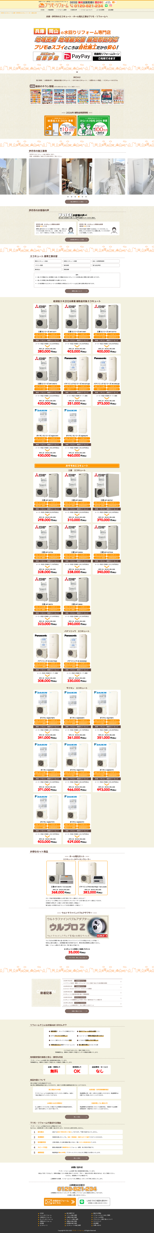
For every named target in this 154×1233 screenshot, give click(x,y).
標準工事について (77, 291)
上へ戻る (146, 1226)
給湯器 (42, 1223)
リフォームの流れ (98, 1217)
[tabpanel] (77, 44)
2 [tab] (71, 196)
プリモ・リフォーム (78, 1230)
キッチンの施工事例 (72, 1219)
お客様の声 (74, 10)
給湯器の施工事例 (72, 1223)
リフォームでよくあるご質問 (101, 1215)
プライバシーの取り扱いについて (103, 1219)
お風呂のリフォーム (45, 1217)
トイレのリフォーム (45, 1215)
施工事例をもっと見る (77, 202)
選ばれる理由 (97, 1213)
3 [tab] (75, 196)
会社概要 (110, 10)
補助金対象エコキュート (62, 80)
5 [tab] (82, 196)
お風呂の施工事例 (72, 1217)
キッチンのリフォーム (46, 1219)
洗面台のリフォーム (45, 1221)
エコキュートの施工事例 (74, 1225)
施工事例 (39, 80)
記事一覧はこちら (77, 1011)
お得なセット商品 (95, 80)
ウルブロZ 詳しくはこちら (77, 957)
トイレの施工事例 (72, 1215)
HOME (42, 10)
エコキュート (44, 1225)
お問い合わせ (97, 1225)
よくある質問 (100, 10)
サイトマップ (97, 1221)
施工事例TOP (70, 1213)
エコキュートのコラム (110, 80)
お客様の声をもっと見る (77, 240)
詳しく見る (77, 1117)
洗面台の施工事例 (72, 1221)
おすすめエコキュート (80, 80)
